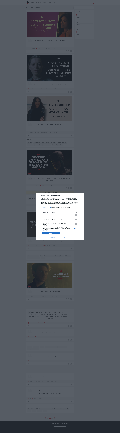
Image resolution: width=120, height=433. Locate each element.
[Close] (81, 195)
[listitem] (60, 212)
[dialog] (60, 216)
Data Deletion (53, 237)
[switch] (75, 215)
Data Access (60, 237)
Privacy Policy (67, 237)
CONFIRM (51, 233)
